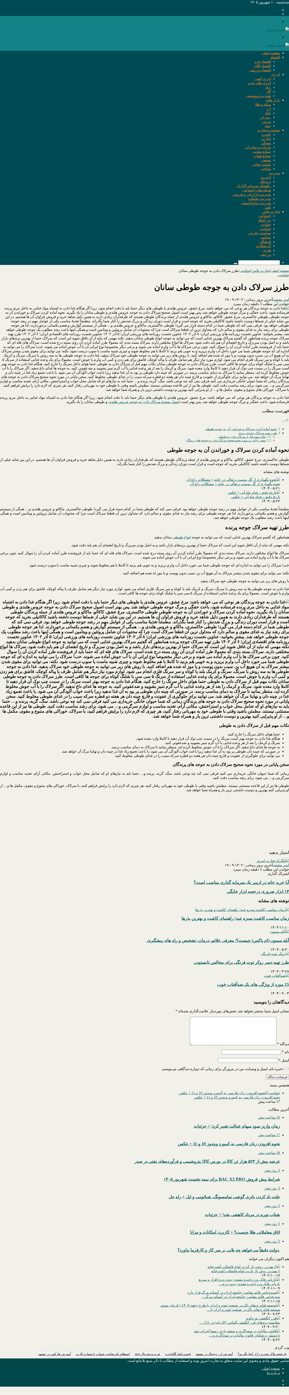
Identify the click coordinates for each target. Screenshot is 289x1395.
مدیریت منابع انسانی (256, 203)
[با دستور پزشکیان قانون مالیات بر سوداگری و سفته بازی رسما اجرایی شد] (237, 1331)
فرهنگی (265, 241)
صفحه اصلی (271, 53)
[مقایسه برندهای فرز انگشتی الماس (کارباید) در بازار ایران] (263, 1318)
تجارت (266, 139)
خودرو (266, 134)
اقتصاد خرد (262, 61)
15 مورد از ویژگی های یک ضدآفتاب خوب (253, 984)
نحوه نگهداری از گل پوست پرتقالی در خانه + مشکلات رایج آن (235, 484)
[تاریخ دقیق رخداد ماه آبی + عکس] (254, 492)
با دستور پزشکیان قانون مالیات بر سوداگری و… (244, 1335)
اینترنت (265, 177)
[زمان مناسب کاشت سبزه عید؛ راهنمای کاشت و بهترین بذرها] (242, 910)
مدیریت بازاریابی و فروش (252, 194)
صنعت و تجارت (268, 130)
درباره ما (273, 1373)
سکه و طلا (263, 104)
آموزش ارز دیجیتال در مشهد (214, 1354)
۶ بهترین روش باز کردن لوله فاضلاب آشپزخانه (245, 1271)
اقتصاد (275, 57)
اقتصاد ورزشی (260, 70)
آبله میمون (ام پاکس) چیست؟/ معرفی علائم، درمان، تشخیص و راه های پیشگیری (217, 940)
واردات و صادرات (258, 147)
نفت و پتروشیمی (258, 96)
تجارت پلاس (271, 211)
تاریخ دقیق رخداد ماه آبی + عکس (255, 497)
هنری (267, 250)
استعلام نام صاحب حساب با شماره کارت (103, 1354)
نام (285, 1052)
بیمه (268, 126)
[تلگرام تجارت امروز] (272, 861)
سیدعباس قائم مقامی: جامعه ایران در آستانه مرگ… (241, 1297)
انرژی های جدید (259, 83)
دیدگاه (283, 1044)
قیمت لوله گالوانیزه (178, 1354)
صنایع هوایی (262, 156)
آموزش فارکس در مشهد (54, 1354)
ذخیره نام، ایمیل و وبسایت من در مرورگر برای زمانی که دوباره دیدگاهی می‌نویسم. (222, 1069)
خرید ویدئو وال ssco (147, 1354)
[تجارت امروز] (277, 29)
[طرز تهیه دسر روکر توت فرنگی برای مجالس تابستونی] (274, 954)
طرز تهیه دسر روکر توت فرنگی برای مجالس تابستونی (241, 962)
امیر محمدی (281, 299)
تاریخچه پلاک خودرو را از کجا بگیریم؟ (262, 1354)
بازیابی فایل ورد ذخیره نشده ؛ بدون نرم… (249, 1284)
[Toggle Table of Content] (285, 421)
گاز (268, 91)
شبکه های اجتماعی (256, 190)
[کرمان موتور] (277, 45)
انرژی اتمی (263, 79)
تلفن (267, 207)
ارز (268, 109)
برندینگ (265, 181)
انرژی (275, 74)
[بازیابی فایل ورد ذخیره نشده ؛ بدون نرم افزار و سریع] (239, 1279)
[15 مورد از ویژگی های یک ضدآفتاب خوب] (276, 976)
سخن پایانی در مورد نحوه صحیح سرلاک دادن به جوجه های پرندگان (226, 440)
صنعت (266, 160)
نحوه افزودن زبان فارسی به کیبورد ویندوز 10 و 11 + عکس (237, 1097)
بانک (268, 113)
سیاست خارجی (259, 233)
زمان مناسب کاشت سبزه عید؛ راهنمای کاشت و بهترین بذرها (235, 918)
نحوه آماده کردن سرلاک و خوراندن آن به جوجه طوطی (241, 429)
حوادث (266, 224)
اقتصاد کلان (262, 66)
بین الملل (264, 220)
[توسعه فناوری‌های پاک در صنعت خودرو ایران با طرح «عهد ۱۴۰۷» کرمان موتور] (220, 1305)
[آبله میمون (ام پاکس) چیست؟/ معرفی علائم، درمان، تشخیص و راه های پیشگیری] (279, 932)
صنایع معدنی (261, 151)
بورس (266, 121)
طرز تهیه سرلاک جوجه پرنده (258, 433)
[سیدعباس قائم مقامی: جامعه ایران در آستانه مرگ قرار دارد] (233, 1292)
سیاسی (265, 237)
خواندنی (265, 229)
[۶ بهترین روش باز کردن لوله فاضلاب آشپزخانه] (243, 1267)
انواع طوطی (181, 537)
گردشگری (263, 246)
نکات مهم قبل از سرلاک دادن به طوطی (242, 436)
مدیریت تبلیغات (259, 199)
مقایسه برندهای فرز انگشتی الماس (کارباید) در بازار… (239, 1322)
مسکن (266, 143)
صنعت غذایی (261, 164)
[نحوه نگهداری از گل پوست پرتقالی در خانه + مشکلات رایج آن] (233, 480)
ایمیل (284, 1060)
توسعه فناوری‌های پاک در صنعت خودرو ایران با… (243, 1310)
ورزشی (265, 254)
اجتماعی (264, 216)
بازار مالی (272, 100)
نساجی (266, 169)
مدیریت (274, 173)
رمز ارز (265, 117)
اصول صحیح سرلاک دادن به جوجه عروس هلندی (144, 402)
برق (268, 87)
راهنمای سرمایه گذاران (253, 186)
